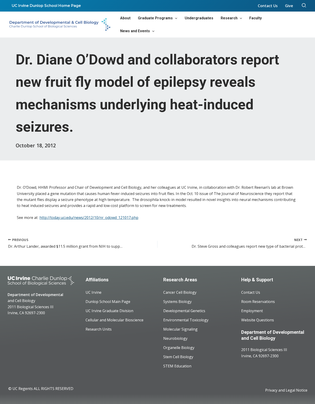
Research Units (99, 329)
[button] (304, 6)
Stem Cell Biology (178, 356)
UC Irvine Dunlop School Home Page (46, 5)
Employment (252, 310)
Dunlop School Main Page (108, 301)
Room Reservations (258, 301)
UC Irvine (93, 292)
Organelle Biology (178, 347)
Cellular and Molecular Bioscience (114, 320)
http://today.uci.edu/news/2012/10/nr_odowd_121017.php (88, 217)
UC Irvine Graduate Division (109, 310)
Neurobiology (175, 338)
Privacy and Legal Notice (286, 390)
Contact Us (250, 292)
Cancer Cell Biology (179, 292)
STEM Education (177, 366)
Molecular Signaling (180, 329)
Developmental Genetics (184, 310)
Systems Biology (177, 301)
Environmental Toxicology (185, 320)
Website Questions (257, 320)
